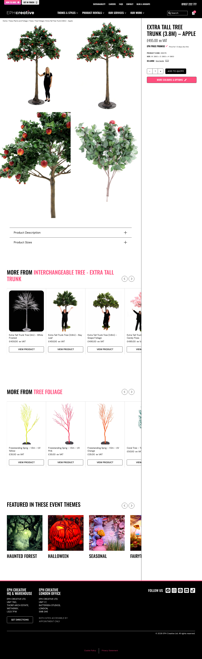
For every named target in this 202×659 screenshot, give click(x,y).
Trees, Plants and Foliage (18, 21)
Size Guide (160, 61)
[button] (125, 279)
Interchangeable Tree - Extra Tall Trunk (60, 275)
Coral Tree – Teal (135, 447)
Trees (31, 21)
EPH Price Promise (156, 46)
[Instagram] (174, 590)
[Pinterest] (180, 590)
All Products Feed (168, 602)
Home (5, 21)
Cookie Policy (90, 650)
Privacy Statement (110, 650)
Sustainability (99, 4)
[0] (193, 13)
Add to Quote (176, 71)
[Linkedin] (186, 590)
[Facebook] (168, 590)
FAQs (121, 4)
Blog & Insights (143, 4)
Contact (129, 4)
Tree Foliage (39, 21)
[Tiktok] (192, 590)
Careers (112, 4)
